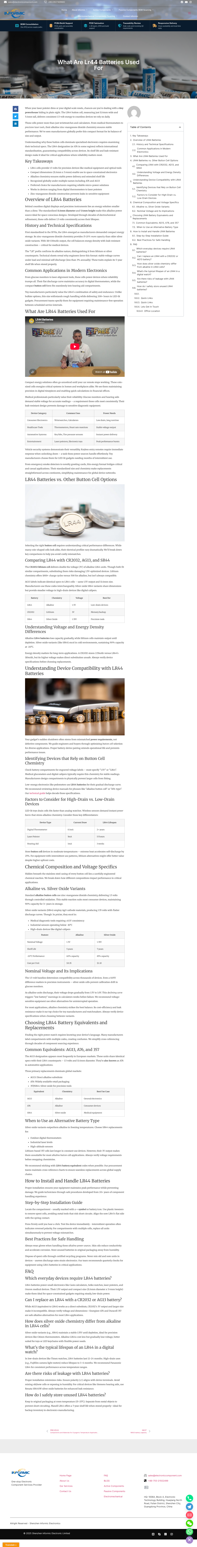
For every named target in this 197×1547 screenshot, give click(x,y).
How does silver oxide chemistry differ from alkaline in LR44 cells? (156, 265)
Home (64, 10)
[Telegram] (189, 1506)
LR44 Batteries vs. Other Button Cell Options (155, 160)
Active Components (102, 10)
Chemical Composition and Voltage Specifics (156, 202)
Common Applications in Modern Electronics (153, 150)
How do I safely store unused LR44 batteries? (155, 288)
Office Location (152, 311)
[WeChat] (189, 1523)
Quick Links (147, 298)
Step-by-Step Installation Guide (152, 235)
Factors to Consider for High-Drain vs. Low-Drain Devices (156, 196)
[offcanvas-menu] (189, 13)
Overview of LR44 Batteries (147, 140)
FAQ (135, 244)
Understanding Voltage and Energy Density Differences (159, 174)
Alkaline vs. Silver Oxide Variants (152, 206)
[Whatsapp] (189, 1531)
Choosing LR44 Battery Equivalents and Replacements (153, 217)
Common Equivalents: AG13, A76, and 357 (157, 222)
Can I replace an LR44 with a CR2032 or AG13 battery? (157, 258)
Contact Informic (130, 16)
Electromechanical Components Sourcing (96, 16)
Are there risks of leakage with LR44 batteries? (155, 280)
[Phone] (189, 1498)
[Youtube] (186, 2)
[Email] (189, 1515)
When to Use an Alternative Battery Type (157, 227)
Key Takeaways (140, 135)
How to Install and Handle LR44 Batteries (154, 231)
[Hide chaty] (189, 1540)
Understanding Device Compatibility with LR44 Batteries (157, 181)
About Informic (78, 10)
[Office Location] (146, 1487)
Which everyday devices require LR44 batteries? (155, 250)
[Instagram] (190, 2)
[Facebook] (182, 2)
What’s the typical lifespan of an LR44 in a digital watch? (158, 273)
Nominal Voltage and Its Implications (155, 211)
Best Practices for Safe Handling (153, 240)
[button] (15, 109)
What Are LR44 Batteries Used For (150, 156)
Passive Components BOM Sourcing (135, 10)
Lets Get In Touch (150, 306)
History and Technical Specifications (154, 144)
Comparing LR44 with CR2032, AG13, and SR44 (157, 166)
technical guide (37, 793)
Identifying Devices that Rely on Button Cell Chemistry (158, 189)
